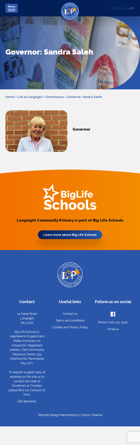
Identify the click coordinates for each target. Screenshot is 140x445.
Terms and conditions (70, 320)
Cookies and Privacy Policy (70, 327)
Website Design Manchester (57, 415)
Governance (55, 97)
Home (9, 97)
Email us (113, 329)
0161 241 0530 (118, 322)
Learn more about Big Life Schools (70, 235)
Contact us (70, 314)
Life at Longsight (30, 97)
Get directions (27, 401)
